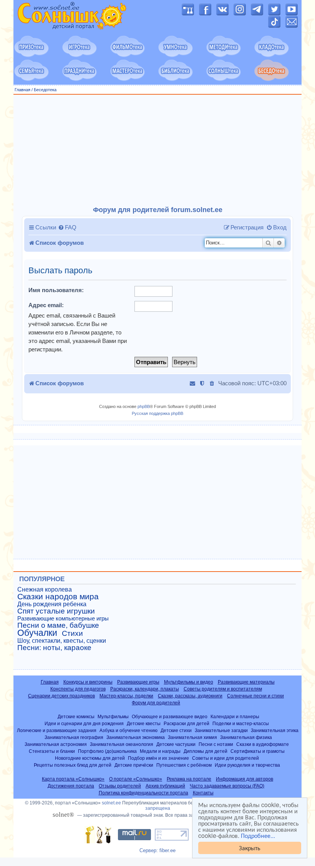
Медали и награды (160, 751)
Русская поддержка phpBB (157, 413)
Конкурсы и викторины (88, 682)
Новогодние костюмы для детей (90, 758)
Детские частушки (176, 744)
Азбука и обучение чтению (128, 730)
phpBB (144, 406)
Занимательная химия (192, 737)
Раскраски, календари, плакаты (144, 689)
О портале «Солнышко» (135, 779)
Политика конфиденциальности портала (143, 793)
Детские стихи (176, 730)
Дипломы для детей (205, 751)
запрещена (157, 808)
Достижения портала (71, 786)
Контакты (203, 793)
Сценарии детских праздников (61, 696)
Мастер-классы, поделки (126, 696)
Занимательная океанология (121, 744)
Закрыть (249, 847)
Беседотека (45, 89)
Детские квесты (144, 723)
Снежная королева (44, 589)
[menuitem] (67, 227)
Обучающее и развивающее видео (169, 716)
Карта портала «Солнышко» (73, 779)
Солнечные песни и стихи (255, 696)
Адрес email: (46, 305)
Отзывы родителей (120, 786)
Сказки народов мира (58, 596)
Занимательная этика (274, 730)
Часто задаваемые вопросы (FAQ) (227, 786)
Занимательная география (74, 737)
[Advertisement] (157, 150)
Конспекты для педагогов (78, 689)
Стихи (72, 633)
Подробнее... (258, 836)
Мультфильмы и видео (188, 682)
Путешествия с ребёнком (184, 764)
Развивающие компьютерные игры (63, 618)
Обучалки (37, 632)
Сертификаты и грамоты (257, 751)
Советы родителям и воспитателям (223, 689)
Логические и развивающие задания (56, 730)
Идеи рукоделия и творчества (247, 764)
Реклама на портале (189, 779)
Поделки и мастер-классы (240, 723)
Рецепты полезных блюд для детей (72, 764)
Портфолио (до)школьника (107, 751)
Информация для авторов (244, 779)
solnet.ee (111, 803)
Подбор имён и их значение (158, 758)
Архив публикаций (165, 786)
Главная (22, 89)
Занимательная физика (246, 737)
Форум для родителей (156, 703)
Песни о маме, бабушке (58, 625)
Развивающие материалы (246, 682)
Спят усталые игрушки (56, 611)
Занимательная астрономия (56, 744)
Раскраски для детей (186, 723)
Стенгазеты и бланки (52, 751)
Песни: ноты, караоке (54, 647)
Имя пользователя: (56, 290)
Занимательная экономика (135, 737)
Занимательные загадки (221, 730)
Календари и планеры (235, 716)
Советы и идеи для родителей (225, 758)
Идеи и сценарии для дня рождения (84, 723)
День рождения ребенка (51, 604)
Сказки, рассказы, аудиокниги (190, 696)
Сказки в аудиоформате (262, 744)
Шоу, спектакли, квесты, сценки (61, 640)
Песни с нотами (216, 744)
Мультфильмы (113, 716)
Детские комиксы (76, 716)
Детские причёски (133, 764)
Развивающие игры (138, 682)
